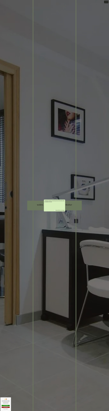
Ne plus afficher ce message (60, 210)
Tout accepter (5, 405)
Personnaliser (5, 408)
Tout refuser (6, 407)
